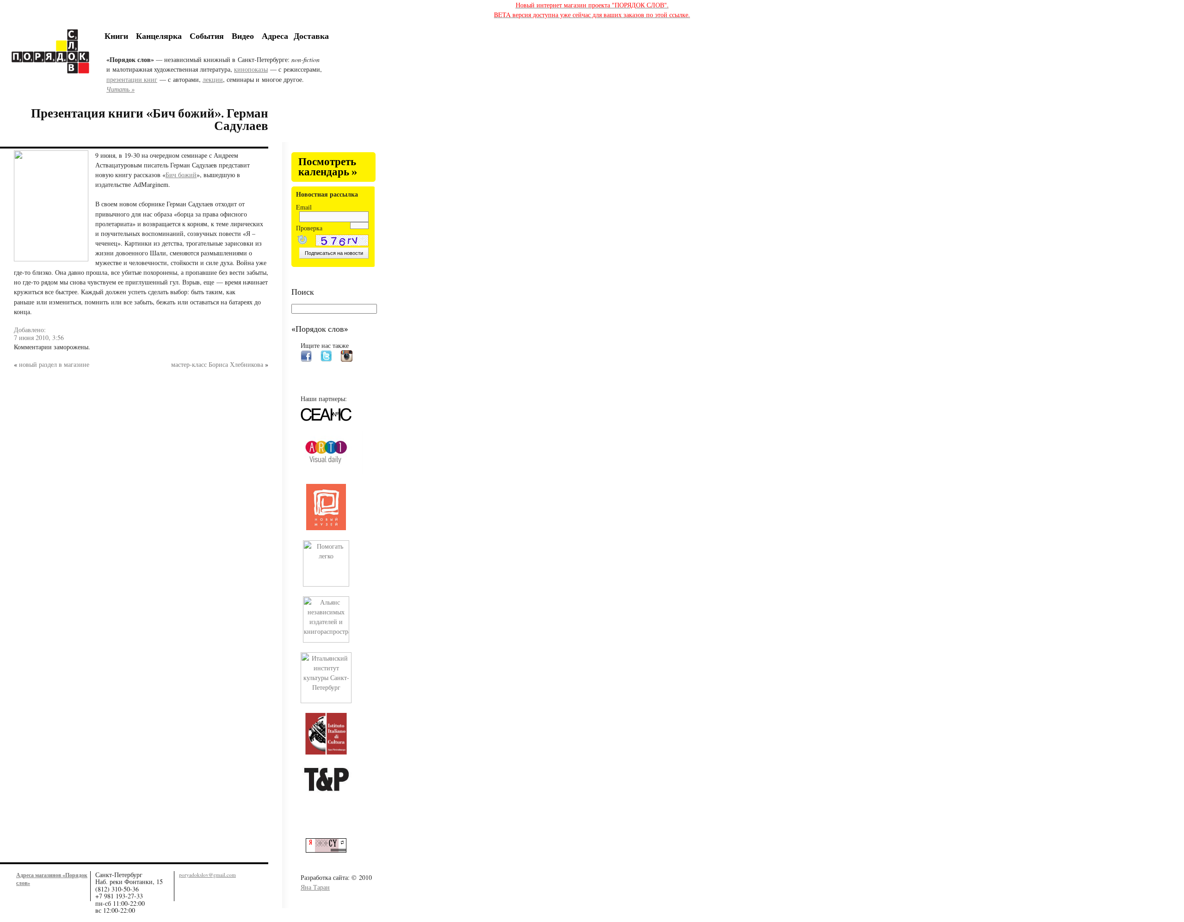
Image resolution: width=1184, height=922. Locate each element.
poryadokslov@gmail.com (207, 874)
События (207, 36)
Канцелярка (159, 36)
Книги (116, 36)
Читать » (120, 89)
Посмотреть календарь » (327, 167)
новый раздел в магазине (54, 364)
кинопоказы (251, 69)
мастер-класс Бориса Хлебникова (217, 364)
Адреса (275, 36)
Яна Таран (315, 887)
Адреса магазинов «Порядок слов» (51, 879)
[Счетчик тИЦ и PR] (329, 850)
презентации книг (131, 79)
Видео (243, 36)
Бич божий (181, 174)
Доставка (311, 36)
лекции (213, 79)
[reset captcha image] (301, 240)
